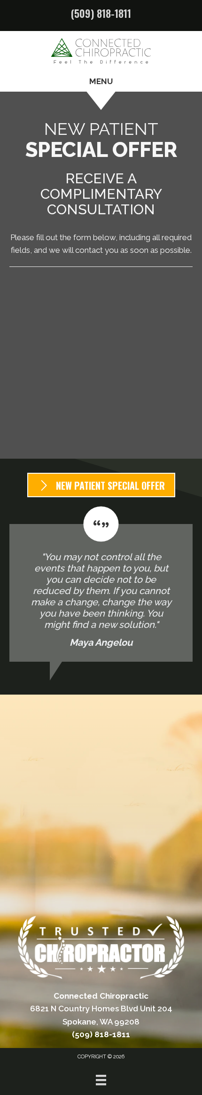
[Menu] (101, 1080)
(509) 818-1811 (101, 13)
